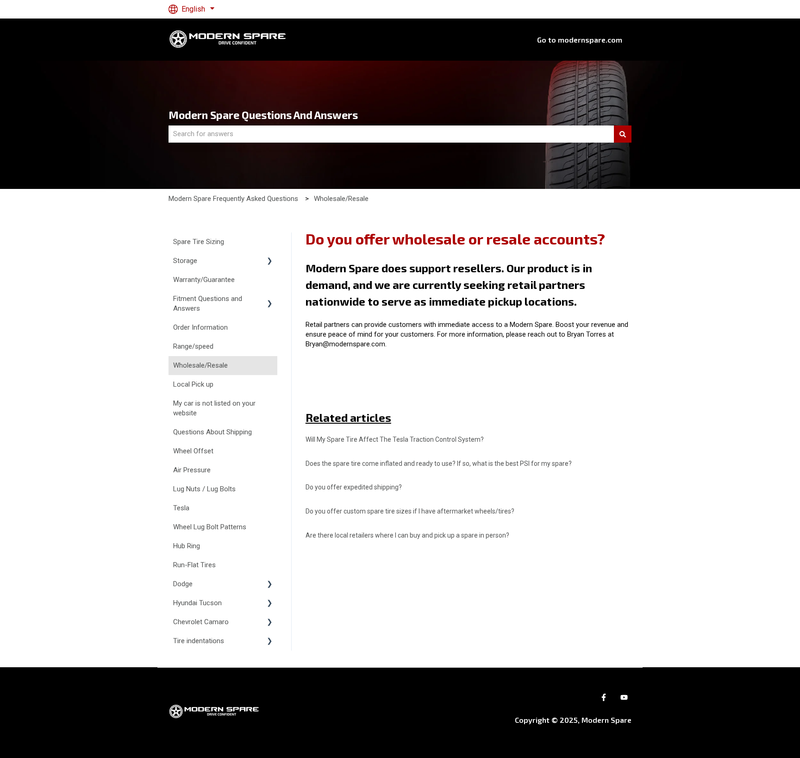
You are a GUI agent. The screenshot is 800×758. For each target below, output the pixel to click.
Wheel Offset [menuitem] (193, 451)
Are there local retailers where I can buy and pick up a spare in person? (407, 535)
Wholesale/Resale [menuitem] (200, 365)
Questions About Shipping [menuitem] (212, 432)
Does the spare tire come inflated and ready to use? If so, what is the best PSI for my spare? (439, 463)
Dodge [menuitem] (183, 584)
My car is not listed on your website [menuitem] (214, 408)
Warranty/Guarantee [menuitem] (204, 280)
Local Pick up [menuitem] (193, 384)
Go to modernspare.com (579, 39)
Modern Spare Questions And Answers (263, 114)
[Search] (622, 134)
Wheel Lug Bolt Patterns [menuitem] (209, 527)
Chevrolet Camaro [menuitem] (201, 622)
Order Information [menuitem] (200, 327)
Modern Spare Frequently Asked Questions (233, 198)
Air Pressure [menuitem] (192, 470)
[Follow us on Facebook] (603, 697)
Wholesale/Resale (341, 198)
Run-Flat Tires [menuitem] (194, 565)
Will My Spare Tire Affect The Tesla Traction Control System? (395, 439)
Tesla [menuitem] (181, 508)
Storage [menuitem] (185, 261)
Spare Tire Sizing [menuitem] (198, 242)
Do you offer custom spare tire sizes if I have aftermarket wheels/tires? (410, 511)
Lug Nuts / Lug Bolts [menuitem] (204, 489)
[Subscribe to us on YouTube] (624, 697)
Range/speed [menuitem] (193, 346)
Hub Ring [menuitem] (186, 546)
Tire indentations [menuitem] (198, 641)
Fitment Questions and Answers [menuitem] (207, 303)
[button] (269, 261)
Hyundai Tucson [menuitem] (197, 603)
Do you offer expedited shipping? (354, 487)
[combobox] (391, 134)
